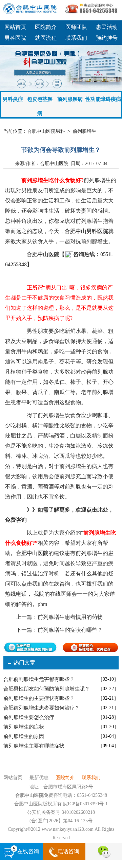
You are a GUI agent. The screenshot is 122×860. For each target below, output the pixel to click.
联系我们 (76, 38)
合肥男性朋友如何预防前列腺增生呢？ (46, 689)
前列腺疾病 (70, 99)
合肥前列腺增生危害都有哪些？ (39, 679)
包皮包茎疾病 (40, 101)
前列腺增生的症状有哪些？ (70, 630)
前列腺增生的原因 (23, 736)
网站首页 (15, 27)
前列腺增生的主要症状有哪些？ (39, 698)
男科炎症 (13, 99)
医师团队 (76, 27)
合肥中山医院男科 (46, 131)
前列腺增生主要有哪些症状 (33, 746)
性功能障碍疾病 (103, 99)
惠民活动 (107, 27)
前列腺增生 (84, 131)
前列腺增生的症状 (23, 727)
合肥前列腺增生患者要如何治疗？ (41, 708)
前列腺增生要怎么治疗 (28, 717)
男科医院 (15, 38)
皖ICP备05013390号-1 (85, 803)
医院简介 (46, 27)
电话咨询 (68, 851)
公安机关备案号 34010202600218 (61, 812)
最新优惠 (38, 777)
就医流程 (46, 38)
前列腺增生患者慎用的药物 (70, 617)
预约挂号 (107, 38)
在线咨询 (28, 851)
